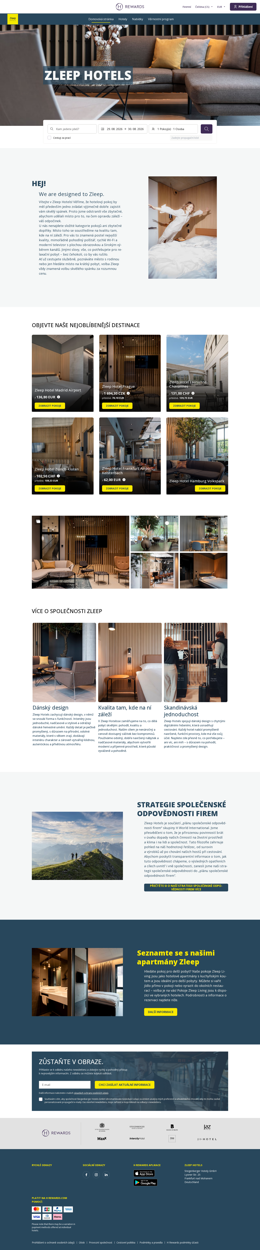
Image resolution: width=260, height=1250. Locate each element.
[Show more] (38, 521)
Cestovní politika (126, 1242)
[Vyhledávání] (206, 128)
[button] (80, 552)
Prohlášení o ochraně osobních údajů (53, 1242)
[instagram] (96, 1174)
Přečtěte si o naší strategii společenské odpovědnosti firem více (186, 887)
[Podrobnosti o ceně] (58, 397)
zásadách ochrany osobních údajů (91, 1092)
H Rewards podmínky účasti (182, 1242)
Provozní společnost (100, 1242)
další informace (160, 1012)
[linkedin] (106, 1174)
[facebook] (86, 1174)
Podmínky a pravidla (151, 1242)
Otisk (82, 1242)
